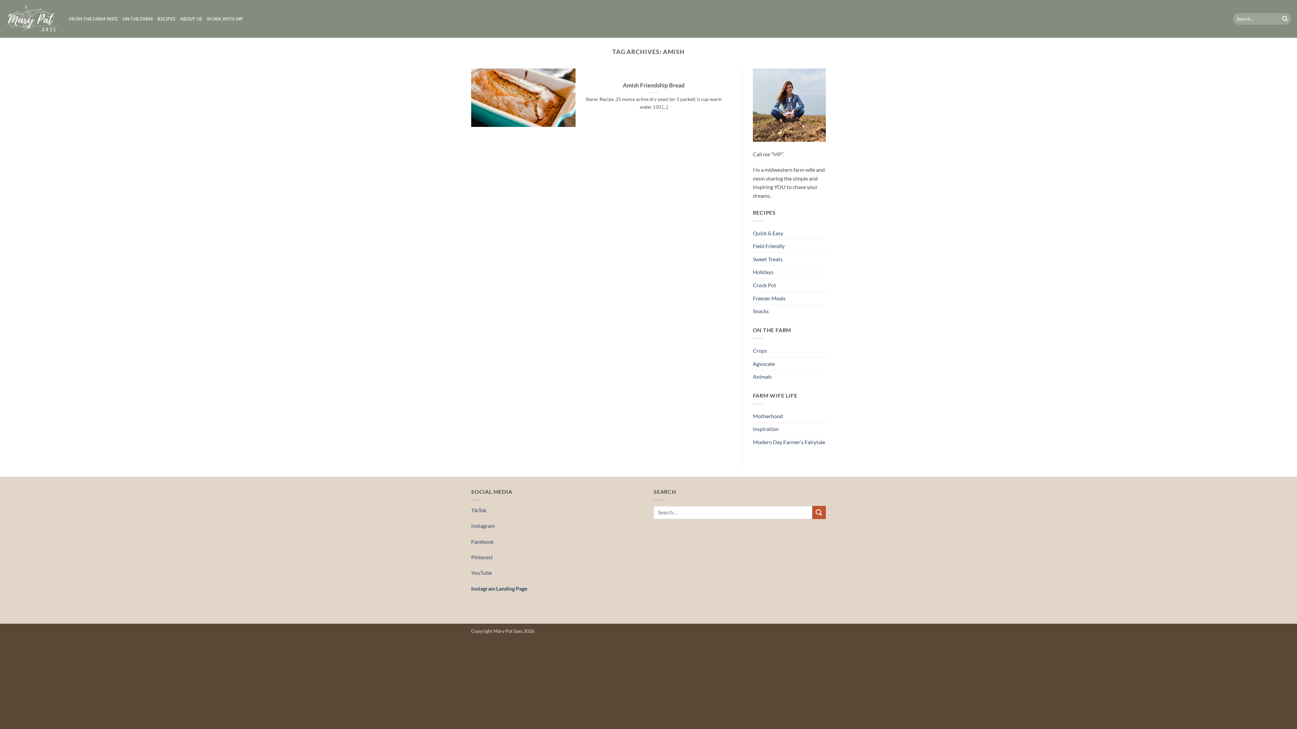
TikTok (478, 510)
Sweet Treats (768, 259)
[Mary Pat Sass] (32, 19)
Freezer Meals (769, 298)
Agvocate (764, 363)
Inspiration (766, 429)
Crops (760, 350)
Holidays (763, 272)
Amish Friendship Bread (654, 85)
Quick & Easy (768, 233)
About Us (191, 19)
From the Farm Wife (93, 19)
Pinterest (482, 557)
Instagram (483, 525)
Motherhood (768, 416)
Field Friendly (769, 246)
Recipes (166, 19)
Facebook (482, 541)
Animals (762, 376)
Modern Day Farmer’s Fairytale (789, 442)
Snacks (761, 311)
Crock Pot (764, 285)
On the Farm (138, 19)
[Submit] (1285, 19)
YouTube (481, 572)
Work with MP (225, 19)
